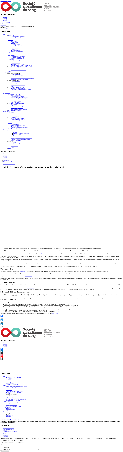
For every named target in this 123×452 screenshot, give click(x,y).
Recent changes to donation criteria (18, 58)
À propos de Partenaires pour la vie (18, 119)
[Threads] (61, 359)
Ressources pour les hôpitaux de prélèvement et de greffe (22, 78)
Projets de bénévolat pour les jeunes (18, 125)
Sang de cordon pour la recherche (17, 87)
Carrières (5, 19)
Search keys (3, 26)
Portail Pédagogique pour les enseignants (19, 109)
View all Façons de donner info (14, 128)
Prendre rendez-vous (7, 447)
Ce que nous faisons (17, 134)
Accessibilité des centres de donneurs (18, 47)
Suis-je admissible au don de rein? (17, 95)
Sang (4, 34)
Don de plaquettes (14, 49)
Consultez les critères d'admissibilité (18, 36)
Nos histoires (13, 142)
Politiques (5, 430)
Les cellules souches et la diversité (18, 88)
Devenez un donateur (15, 115)
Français (5, 22)
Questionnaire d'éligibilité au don (17, 37)
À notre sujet (5, 129)
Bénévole (10, 123)
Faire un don (13, 113)
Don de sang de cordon (15, 81)
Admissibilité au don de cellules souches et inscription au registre (24, 75)
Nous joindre (13, 147)
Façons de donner (6, 111)
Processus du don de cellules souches (18, 76)
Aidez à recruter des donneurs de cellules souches (21, 89)
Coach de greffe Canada (16, 101)
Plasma (4, 53)
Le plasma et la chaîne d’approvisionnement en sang (21, 67)
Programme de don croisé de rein (46, 253)
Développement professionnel (17, 108)
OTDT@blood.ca (28, 276)
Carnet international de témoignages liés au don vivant (22, 98)
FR (9, 22)
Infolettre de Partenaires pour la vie (18, 121)
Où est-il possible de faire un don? (18, 85)
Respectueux (5, 436)
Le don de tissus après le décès (17, 106)
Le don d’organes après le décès (17, 105)
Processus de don (14, 83)
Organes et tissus (6, 93)
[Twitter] (61, 320)
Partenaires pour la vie (12, 117)
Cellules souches (6, 72)
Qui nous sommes (14, 132)
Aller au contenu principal (6, 1)
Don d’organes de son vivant (14, 94)
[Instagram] (61, 355)
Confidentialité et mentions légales (10, 431)
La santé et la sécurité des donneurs (18, 45)
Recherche (5, 18)
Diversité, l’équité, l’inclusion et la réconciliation (20, 139)
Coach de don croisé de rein (16, 102)
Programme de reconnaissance (17, 51)
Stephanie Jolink (30, 288)
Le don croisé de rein (15, 100)
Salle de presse (14, 144)
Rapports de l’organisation (8, 428)
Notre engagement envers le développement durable (21, 138)
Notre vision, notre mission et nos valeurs (21, 133)
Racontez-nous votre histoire (16, 143)
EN (7, 22)
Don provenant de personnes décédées (16, 103)
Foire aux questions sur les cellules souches (19, 79)
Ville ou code (3, 449)
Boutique (5, 20)
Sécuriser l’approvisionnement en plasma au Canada (21, 66)
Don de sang (10, 40)
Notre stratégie (14, 136)
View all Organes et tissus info (14, 110)
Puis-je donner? (11, 35)
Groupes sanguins (14, 42)
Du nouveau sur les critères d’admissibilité (19, 38)
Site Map (5, 433)
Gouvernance (16, 135)
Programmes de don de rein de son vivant (19, 97)
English (2, 22)
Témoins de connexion (7, 432)
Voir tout (10, 52)
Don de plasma (11, 59)
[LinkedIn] (61, 324)
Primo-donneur (14, 41)
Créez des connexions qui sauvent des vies (19, 127)
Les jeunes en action (15, 126)
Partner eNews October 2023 (9, 164)
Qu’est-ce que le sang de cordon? (17, 82)
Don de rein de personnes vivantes (18, 96)
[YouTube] (61, 357)
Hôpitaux (5, 17)
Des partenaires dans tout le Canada (18, 120)
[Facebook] (61, 316)
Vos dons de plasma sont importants (18, 61)
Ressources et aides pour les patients (18, 90)
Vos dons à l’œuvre (15, 116)
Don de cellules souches (15, 74)
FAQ (12, 86)
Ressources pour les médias (8, 429)
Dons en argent (11, 112)
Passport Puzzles (23, 271)
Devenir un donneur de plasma (17, 60)
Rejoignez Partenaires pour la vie (17, 118)
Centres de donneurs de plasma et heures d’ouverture (21, 65)
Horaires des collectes (15, 48)
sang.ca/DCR (55, 313)
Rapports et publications (15, 140)
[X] (61, 353)
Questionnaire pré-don (15, 44)
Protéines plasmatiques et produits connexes (19, 68)
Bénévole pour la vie (15, 124)
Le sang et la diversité (15, 50)
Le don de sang (14, 43)
